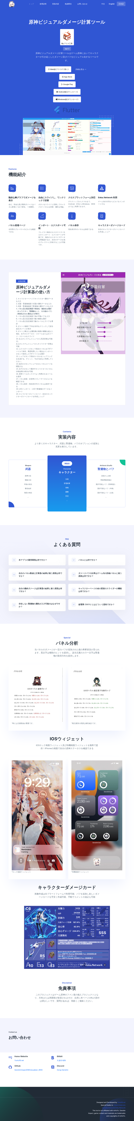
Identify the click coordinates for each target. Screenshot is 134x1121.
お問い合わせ (82, 4)
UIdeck (116, 1105)
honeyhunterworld (108, 1108)
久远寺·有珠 (61, 1060)
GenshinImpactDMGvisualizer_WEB (28, 1070)
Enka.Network (120, 1108)
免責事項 (68, 4)
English (112, 4)
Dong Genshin (62, 1070)
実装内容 (55, 4)
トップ (31, 4)
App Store (68, 77)
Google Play (68, 84)
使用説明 (43, 4)
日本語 (121, 4)
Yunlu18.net (19, 1060)
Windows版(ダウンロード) (67, 99)
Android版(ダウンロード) (68, 92)
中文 (103, 4)
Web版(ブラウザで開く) (59, 69)
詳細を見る (80, 69)
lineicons (122, 1105)
